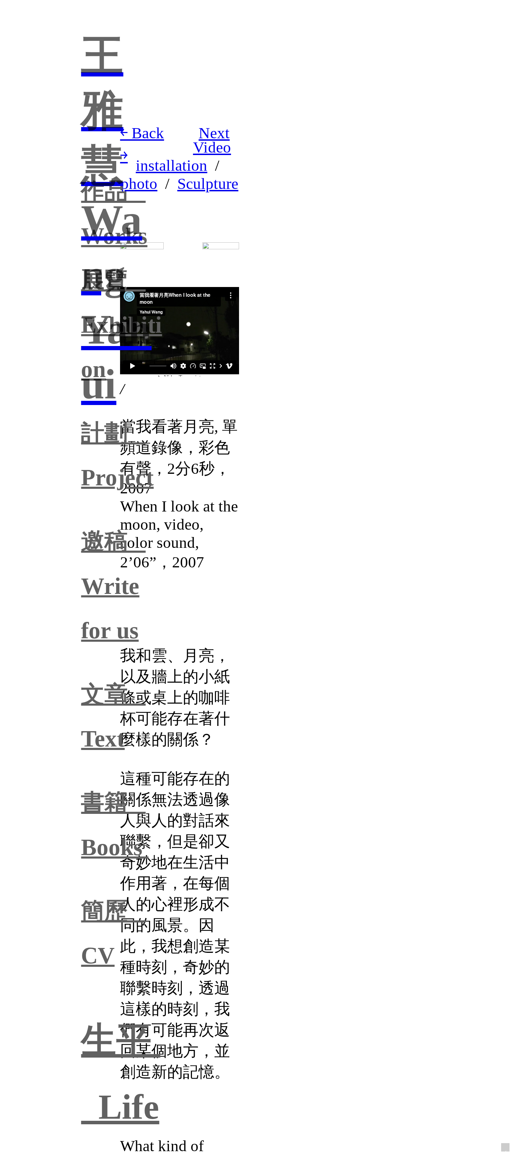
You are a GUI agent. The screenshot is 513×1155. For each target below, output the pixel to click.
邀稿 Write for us (113, 585)
